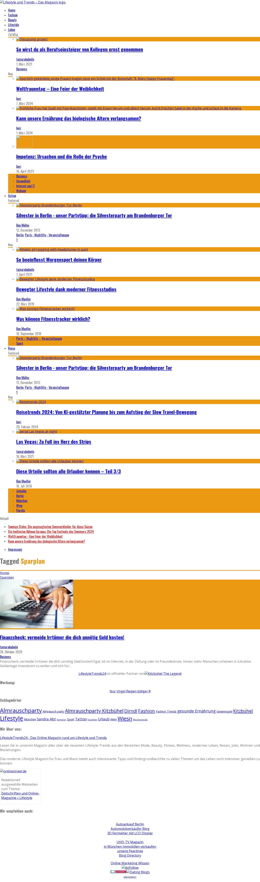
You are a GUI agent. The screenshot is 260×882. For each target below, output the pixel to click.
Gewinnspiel (224, 711)
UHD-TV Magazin (130, 842)
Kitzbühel (243, 711)
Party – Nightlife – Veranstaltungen (39, 338)
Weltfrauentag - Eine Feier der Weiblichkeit (35, 536)
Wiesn (125, 718)
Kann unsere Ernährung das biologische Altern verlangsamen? (78, 118)
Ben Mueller (23, 299)
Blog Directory (130, 855)
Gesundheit (23, 181)
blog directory (130, 877)
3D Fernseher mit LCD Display (130, 833)
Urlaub (103, 719)
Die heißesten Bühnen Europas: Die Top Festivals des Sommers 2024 (51, 531)
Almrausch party (53, 711)
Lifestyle (13, 24)
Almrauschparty (21, 710)
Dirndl (130, 711)
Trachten (92, 719)
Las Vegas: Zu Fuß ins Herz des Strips (53, 441)
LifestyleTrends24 (92, 673)
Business (21, 69)
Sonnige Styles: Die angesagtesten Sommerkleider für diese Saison (50, 526)
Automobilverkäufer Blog (130, 828)
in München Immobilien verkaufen (130, 846)
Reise (11, 348)
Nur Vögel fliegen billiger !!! (130, 691)
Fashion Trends (166, 711)
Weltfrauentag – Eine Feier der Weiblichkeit (60, 88)
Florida (20, 510)
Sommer (61, 719)
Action (12, 195)
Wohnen (21, 190)
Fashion (12, 15)
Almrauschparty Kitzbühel (94, 710)
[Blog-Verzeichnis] (118, 872)
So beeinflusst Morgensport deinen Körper (59, 259)
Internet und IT (25, 185)
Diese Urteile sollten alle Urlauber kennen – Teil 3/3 (68, 471)
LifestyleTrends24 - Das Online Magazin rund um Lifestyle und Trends (53, 737)
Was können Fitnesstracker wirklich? (53, 318)
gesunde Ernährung (196, 711)
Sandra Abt (46, 719)
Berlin (20, 235)
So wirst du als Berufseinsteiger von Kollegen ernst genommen (79, 49)
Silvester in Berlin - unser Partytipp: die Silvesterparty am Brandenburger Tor (94, 215)
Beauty (12, 19)
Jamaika (21, 490)
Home (11, 10)
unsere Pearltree (130, 851)
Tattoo (81, 719)
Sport (19, 343)
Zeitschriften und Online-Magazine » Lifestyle (20, 795)
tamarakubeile (25, 59)
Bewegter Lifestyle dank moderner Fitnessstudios (66, 289)
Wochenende (140, 719)
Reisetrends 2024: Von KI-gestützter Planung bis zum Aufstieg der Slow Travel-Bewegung (106, 411)
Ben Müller (22, 225)
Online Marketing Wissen (130, 863)
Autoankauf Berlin (130, 824)
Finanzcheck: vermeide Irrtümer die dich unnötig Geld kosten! (62, 637)
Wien (19, 505)
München (21, 500)
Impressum (15, 549)
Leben (11, 29)
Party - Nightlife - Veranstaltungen (47, 235)
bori (18, 98)
